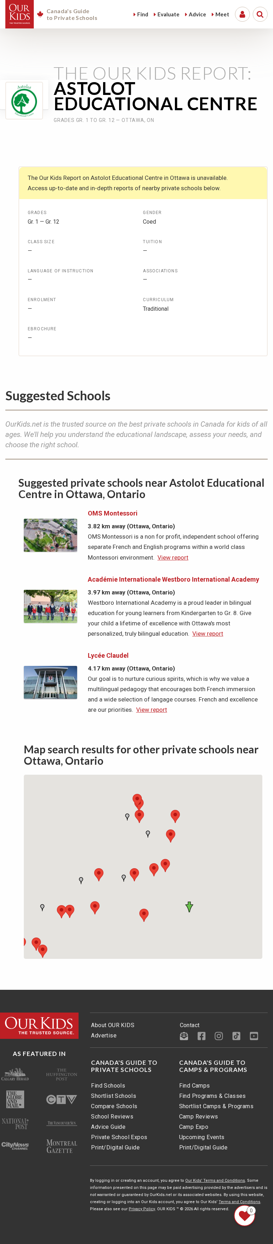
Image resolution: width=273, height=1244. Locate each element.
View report (172, 557)
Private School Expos (119, 1137)
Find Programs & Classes (212, 1096)
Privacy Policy (142, 1209)
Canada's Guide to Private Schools (124, 1066)
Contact (190, 1025)
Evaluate (168, 14)
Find (142, 14)
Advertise (104, 1035)
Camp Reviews (198, 1116)
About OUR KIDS (112, 1025)
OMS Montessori (113, 513)
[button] (190, 907)
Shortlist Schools (113, 1096)
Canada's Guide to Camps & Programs (213, 1066)
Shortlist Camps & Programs (216, 1106)
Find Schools (108, 1085)
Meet (222, 14)
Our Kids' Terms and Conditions (215, 1180)
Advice (197, 14)
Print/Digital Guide (115, 1147)
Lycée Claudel (108, 655)
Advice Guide (108, 1126)
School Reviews (112, 1116)
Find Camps (194, 1085)
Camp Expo (194, 1126)
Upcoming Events (202, 1137)
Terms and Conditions (239, 1202)
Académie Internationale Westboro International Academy (173, 579)
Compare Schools (114, 1106)
